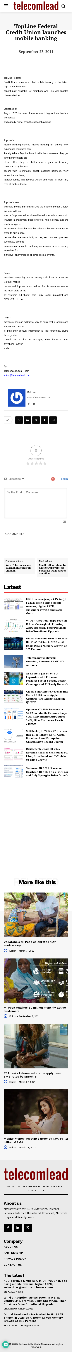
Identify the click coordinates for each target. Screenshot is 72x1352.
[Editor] (16, 398)
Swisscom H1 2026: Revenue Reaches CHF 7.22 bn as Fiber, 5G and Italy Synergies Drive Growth (47, 771)
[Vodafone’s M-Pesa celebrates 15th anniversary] (36, 915)
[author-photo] (6, 951)
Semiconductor (13, 1325)
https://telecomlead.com (39, 397)
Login (64, 478)
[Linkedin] (27, 420)
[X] (34, 403)
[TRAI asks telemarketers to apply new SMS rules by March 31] (36, 1046)
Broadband (10, 1308)
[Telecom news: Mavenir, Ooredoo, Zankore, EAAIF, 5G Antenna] (13, 661)
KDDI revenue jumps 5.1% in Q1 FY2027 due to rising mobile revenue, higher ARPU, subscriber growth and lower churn (46, 606)
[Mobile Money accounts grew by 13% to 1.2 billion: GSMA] (36, 1111)
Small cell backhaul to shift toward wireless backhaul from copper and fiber (52, 569)
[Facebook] (28, 403)
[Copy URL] (19, 420)
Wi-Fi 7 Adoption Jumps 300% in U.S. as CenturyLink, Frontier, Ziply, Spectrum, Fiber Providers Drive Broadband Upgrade (46, 626)
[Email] (53, 420)
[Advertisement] (36, 819)
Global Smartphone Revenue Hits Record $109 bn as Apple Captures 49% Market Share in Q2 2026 (47, 697)
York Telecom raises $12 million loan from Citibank (18, 568)
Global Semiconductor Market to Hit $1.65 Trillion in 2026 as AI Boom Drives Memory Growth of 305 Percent (47, 644)
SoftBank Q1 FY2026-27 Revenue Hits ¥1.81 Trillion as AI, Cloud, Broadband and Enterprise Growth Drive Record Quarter (47, 736)
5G (5, 1292)
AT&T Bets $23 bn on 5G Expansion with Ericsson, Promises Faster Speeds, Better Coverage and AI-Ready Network (47, 679)
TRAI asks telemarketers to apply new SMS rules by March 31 (32, 1074)
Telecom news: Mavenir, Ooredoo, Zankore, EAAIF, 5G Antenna (45, 661)
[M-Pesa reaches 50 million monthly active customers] (36, 980)
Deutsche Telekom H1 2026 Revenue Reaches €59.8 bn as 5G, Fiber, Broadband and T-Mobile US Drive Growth (47, 754)
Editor (31, 392)
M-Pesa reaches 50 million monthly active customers (35, 1009)
